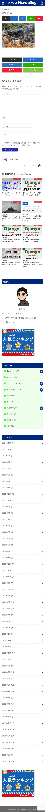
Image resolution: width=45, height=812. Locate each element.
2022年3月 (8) (7, 545)
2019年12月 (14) (8, 717)
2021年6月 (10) (8, 602)
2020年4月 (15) (8, 691)
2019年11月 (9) (8, 723)
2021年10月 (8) (8, 577)
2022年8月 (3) (7, 513)
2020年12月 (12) (8, 640)
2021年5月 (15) (8, 609)
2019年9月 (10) (8, 736)
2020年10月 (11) (8, 653)
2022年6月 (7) (7, 526)
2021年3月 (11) (8, 621)
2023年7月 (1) (7, 462)
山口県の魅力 (14, 389)
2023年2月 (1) (7, 481)
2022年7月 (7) (7, 519)
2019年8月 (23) (8, 742)
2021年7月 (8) (7, 596)
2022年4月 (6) (7, 539)
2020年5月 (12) (8, 685)
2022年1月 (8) (7, 558)
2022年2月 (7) (7, 551)
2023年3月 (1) (7, 475)
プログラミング (15, 383)
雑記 (10, 426)
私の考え (11, 414)
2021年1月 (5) (7, 634)
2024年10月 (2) (8, 443)
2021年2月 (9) (7, 628)
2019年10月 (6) (8, 729)
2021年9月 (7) (7, 583)
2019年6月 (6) (7, 755)
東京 (10, 402)
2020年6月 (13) (8, 679)
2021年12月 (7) (8, 564)
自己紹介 (11, 420)
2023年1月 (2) (7, 488)
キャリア (12, 377)
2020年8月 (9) (7, 666)
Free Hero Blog (21, 809)
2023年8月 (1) (7, 456)
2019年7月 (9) (7, 748)
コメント (6, 93)
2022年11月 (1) (8, 500)
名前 (4, 118)
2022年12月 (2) (8, 494)
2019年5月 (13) (8, 761)
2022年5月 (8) (7, 532)
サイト (4, 134)
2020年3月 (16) (8, 698)
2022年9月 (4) (7, 507)
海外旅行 (12, 408)
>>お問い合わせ (8, 322)
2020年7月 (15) (8, 672)
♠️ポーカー (13, 371)
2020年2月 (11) (8, 704)
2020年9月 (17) (8, 659)
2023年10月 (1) (8, 449)
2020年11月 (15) (8, 647)
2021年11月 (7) (8, 570)
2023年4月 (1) (7, 468)
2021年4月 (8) (7, 615)
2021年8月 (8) (7, 589)
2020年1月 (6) (7, 710)
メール (5, 126)
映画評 (11, 396)
